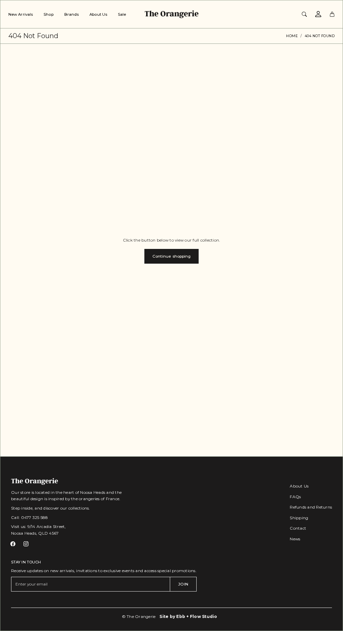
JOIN (183, 584)
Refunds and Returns (311, 507)
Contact (298, 528)
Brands (71, 14)
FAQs (295, 496)
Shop (48, 14)
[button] (12, 544)
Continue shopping (171, 256)
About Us (98, 14)
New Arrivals (20, 14)
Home (292, 36)
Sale (122, 14)
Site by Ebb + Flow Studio (188, 616)
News (295, 538)
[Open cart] (332, 14)
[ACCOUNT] (318, 14)
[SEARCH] (304, 14)
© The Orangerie (139, 616)
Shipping (299, 517)
